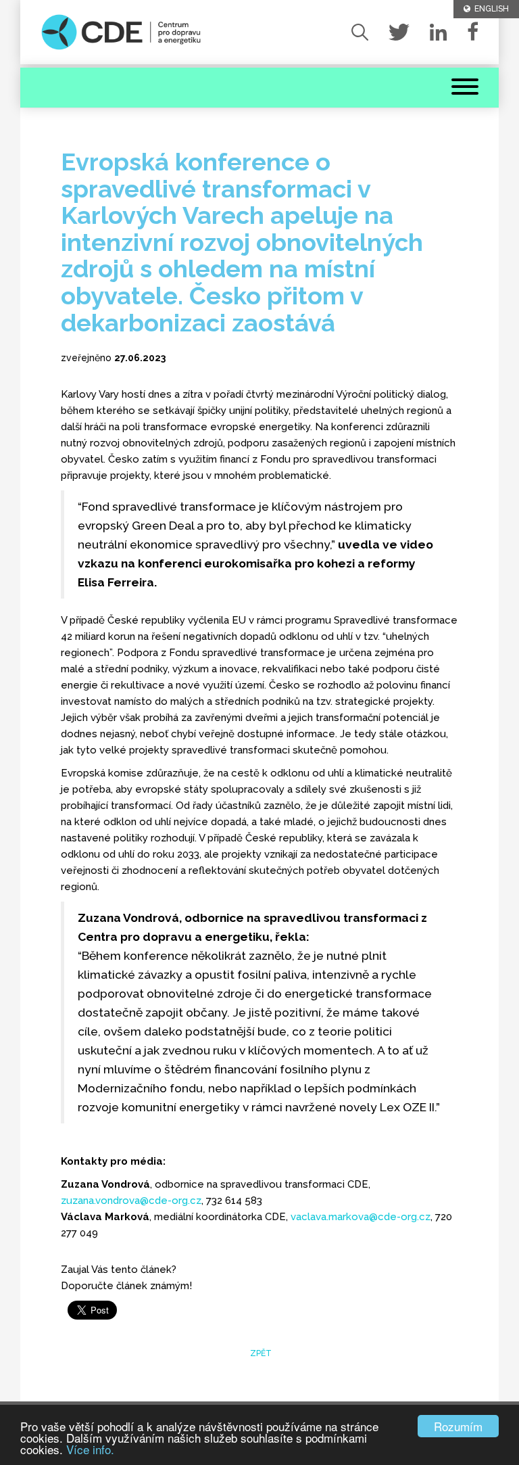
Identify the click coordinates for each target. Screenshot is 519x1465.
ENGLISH (489, 9)
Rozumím (458, 1426)
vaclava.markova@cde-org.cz (360, 1217)
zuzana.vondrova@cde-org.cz (131, 1200)
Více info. (90, 1449)
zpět (260, 1353)
